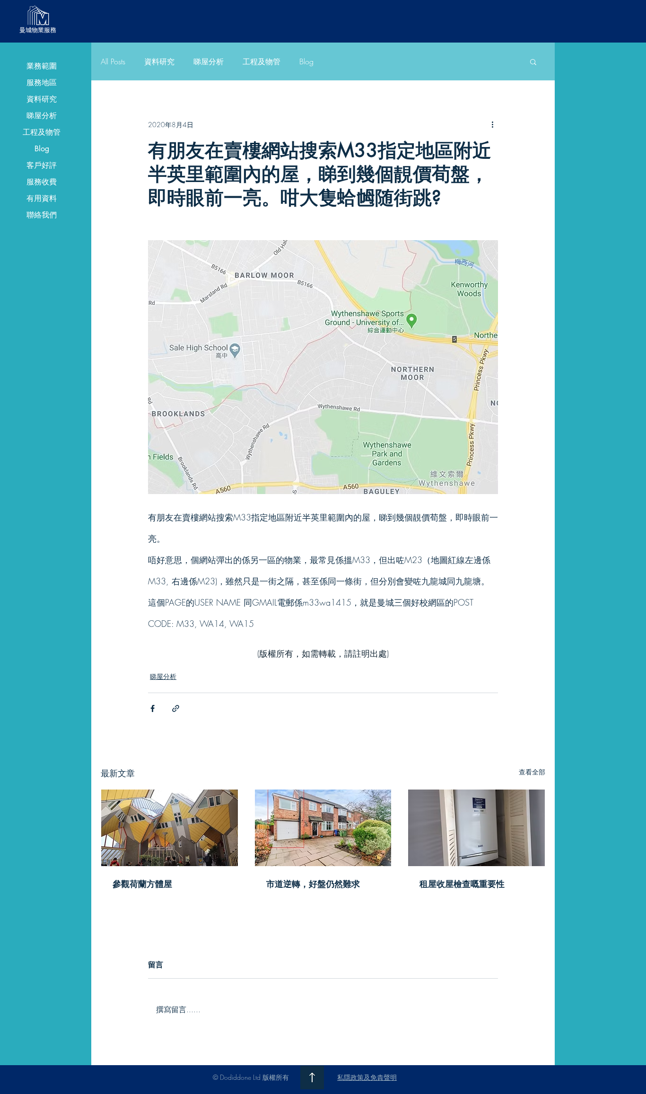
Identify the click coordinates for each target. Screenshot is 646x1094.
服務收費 (41, 182)
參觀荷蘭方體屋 (142, 883)
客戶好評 (41, 165)
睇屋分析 (41, 116)
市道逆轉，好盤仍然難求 (313, 883)
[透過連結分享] (175, 708)
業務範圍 (41, 66)
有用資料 (41, 198)
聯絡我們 (41, 215)
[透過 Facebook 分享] (152, 708)
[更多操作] (492, 124)
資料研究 (41, 99)
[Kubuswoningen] (169, 828)
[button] (533, 61)
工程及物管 (42, 132)
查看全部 (532, 771)
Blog (42, 149)
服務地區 (41, 82)
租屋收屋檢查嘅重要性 (462, 883)
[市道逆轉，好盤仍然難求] (323, 828)
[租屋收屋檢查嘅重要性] (476, 828)
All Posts (113, 61)
